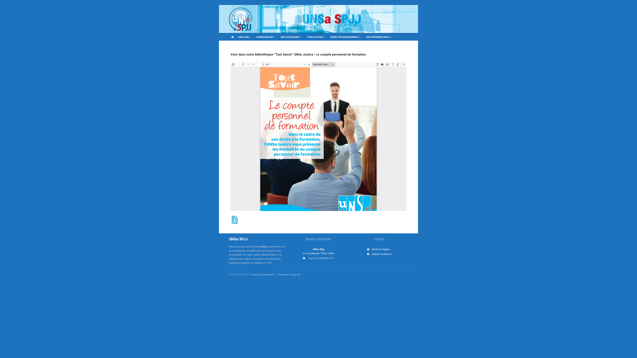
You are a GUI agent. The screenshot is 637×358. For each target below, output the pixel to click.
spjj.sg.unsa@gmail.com (321, 258)
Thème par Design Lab (289, 274)
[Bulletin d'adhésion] (379, 254)
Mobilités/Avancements (344, 36)
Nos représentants (378, 36)
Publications (315, 36)
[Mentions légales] (378, 249)
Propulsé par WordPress (262, 274)
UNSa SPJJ (243, 36)
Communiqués (264, 36)
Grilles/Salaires (290, 36)
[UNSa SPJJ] (318, 19)
